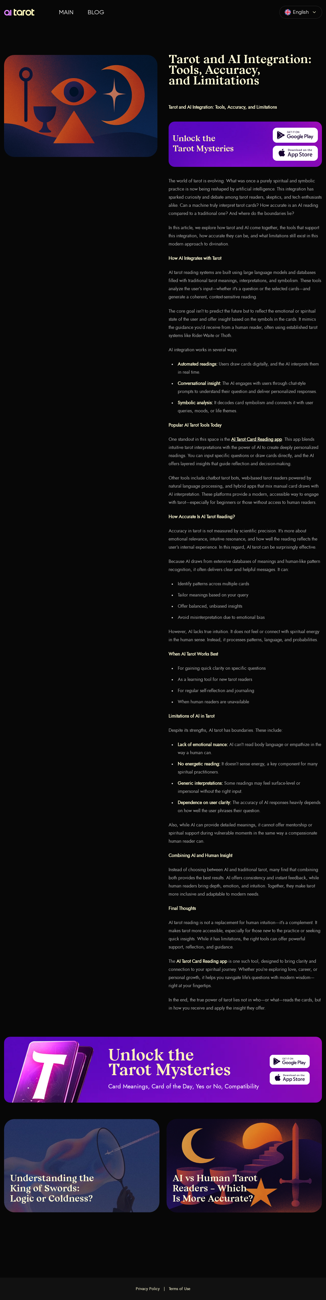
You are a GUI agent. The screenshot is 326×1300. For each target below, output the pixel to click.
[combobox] (301, 12)
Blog (96, 12)
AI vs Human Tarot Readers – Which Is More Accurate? (215, 1189)
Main (66, 12)
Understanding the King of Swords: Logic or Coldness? (52, 1189)
